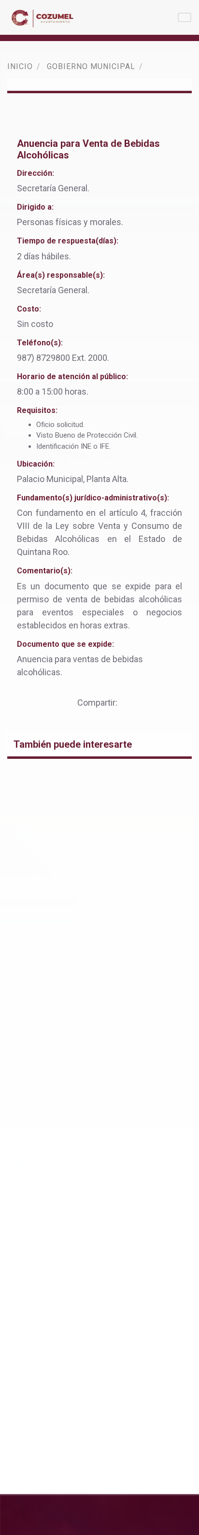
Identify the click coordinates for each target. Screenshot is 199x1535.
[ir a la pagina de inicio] (44, 17)
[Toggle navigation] (184, 17)
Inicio (20, 66)
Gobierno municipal (91, 66)
